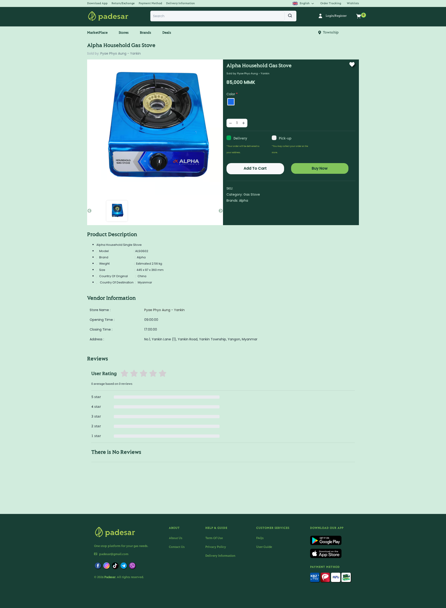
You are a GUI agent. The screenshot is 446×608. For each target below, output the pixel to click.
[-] (230, 123)
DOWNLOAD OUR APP (327, 527)
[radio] (230, 101)
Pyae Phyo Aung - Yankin (120, 53)
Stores (124, 33)
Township (330, 32)
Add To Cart (255, 168)
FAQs (260, 538)
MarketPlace (97, 33)
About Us (175, 538)
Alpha (243, 200)
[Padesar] (108, 16)
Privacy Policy (215, 547)
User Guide (264, 547)
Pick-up (285, 138)
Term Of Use (214, 538)
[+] (243, 123)
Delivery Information (220, 556)
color (232, 94)
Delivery (240, 138)
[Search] (290, 16)
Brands (145, 33)
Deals (166, 33)
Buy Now (320, 168)
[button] (99, 3)
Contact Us (177, 547)
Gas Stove (251, 194)
